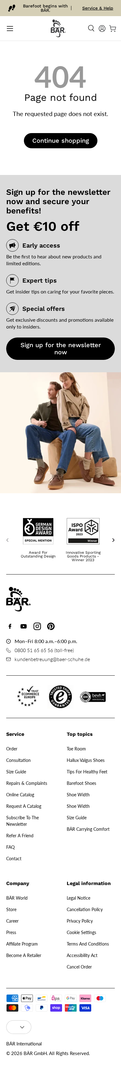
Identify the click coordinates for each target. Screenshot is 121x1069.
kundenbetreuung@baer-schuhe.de (52, 659)
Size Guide (16, 771)
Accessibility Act (82, 955)
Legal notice (78, 898)
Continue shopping (60, 140)
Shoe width (78, 794)
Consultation (18, 760)
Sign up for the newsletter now (60, 348)
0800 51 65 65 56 (34, 650)
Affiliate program (22, 943)
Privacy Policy (80, 921)
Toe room (76, 748)
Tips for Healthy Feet (87, 771)
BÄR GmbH (35, 1053)
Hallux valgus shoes (86, 760)
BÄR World (17, 898)
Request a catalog (23, 806)
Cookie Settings (81, 932)
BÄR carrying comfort (88, 829)
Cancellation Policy (85, 909)
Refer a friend (20, 835)
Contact (13, 858)
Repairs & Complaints (26, 783)
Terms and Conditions (88, 943)
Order (11, 748)
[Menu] (10, 28)
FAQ (10, 847)
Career (12, 921)
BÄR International (24, 1043)
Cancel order (79, 966)
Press (11, 932)
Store (11, 909)
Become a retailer (23, 955)
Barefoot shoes (81, 783)
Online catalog (20, 794)
